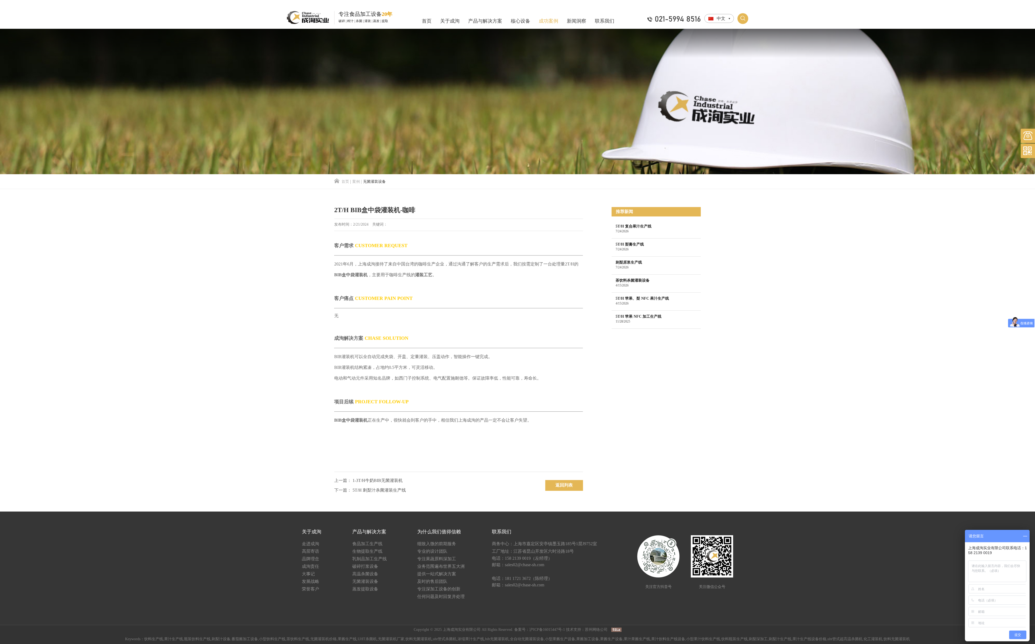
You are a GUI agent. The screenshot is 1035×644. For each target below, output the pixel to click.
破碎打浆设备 (365, 566)
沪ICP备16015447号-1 (547, 630)
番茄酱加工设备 (245, 639)
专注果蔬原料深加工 (436, 559)
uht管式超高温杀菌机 (844, 639)
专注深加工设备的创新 (438, 589)
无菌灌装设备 (365, 581)
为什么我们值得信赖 (439, 532)
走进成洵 (310, 544)
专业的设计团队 (432, 551)
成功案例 (548, 21)
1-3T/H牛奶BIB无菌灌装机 (378, 480)
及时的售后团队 (432, 581)
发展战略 (310, 581)
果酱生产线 (347, 639)
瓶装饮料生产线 (197, 639)
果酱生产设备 (611, 639)
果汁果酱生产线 (637, 639)
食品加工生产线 (367, 544)
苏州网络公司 (596, 630)
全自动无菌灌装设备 (527, 639)
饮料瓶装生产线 (734, 639)
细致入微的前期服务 (436, 544)
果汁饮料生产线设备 (668, 639)
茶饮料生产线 (298, 639)
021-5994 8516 (678, 19)
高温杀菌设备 (365, 574)
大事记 (308, 574)
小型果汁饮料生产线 (703, 639)
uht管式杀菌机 (445, 639)
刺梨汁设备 (221, 639)
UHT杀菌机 (367, 639)
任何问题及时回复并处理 (441, 596)
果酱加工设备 (587, 639)
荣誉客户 (310, 589)
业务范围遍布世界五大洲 (441, 566)
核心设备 (520, 21)
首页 (427, 21)
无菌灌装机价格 (323, 639)
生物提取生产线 (367, 551)
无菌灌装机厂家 (391, 639)
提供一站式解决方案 (436, 574)
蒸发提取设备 (365, 589)
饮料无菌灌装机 (418, 639)
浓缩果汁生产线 (471, 639)
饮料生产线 (153, 639)
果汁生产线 (173, 639)
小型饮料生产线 (272, 639)
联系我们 (604, 21)
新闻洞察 (576, 21)
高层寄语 (310, 551)
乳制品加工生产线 (369, 559)
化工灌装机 (873, 639)
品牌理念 (310, 559)
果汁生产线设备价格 (809, 639)
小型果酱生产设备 (560, 639)
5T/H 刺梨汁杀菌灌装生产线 (379, 490)
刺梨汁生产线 (780, 639)
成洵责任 (310, 566)
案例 (356, 182)
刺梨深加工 (758, 639)
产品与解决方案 (485, 21)
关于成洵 (450, 21)
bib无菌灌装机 (497, 639)
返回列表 (564, 485)
